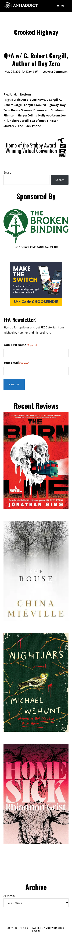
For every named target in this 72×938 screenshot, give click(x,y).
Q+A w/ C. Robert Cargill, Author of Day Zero (36, 59)
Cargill (28, 105)
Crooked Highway (46, 105)
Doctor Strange (21, 110)
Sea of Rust (38, 121)
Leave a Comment (54, 72)
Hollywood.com (49, 115)
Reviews (25, 94)
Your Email (16, 363)
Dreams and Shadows (48, 110)
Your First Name (20, 345)
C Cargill (52, 100)
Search (8, 172)
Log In (36, 931)
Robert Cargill (19, 121)
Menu (65, 6)
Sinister (52, 121)
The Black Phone (29, 126)
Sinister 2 (9, 126)
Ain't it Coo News (33, 100)
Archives (9, 896)
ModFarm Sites (55, 928)
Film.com (9, 115)
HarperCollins (27, 115)
